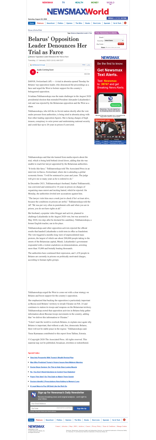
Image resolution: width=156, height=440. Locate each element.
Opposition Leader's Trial (84, 33)
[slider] (110, 137)
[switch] (108, 137)
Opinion (69, 23)
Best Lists (97, 23)
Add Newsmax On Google (38, 65)
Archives (81, 426)
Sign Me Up (81, 408)
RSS (75, 426)
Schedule (116, 139)
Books (87, 23)
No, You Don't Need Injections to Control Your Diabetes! (52, 372)
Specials (107, 23)
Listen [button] (97, 139)
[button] (125, 23)
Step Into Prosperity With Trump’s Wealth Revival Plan (52, 358)
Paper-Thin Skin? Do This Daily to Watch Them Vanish (52, 377)
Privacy (32, 411)
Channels (106, 139)
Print (83, 65)
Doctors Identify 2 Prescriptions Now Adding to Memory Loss (54, 381)
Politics (60, 23)
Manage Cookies (122, 426)
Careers (88, 426)
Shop (70, 426)
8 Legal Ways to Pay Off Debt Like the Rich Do (48, 386)
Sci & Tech (117, 23)
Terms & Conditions (109, 426)
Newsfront (51, 23)
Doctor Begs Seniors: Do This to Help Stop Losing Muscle (53, 367)
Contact (57, 426)
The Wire (79, 23)
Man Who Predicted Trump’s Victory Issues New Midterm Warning (56, 362)
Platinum (40, 23)
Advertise (64, 426)
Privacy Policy (96, 426)
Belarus (73, 33)
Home (32, 23)
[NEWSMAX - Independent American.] (78, 11)
